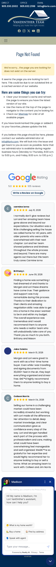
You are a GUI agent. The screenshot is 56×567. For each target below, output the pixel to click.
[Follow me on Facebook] (19, 31)
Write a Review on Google (28, 193)
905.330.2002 (10, 6)
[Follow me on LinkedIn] (38, 31)
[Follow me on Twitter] (28, 31)
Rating (42, 177)
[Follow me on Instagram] (24, 31)
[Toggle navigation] (6, 40)
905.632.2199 (27, 6)
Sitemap (23, 114)
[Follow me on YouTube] (33, 31)
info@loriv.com (46, 6)
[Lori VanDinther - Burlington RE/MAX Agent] (29, 18)
